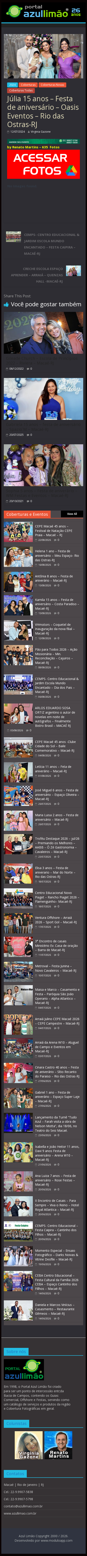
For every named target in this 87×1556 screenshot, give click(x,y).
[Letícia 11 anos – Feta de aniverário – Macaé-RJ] (18, 764)
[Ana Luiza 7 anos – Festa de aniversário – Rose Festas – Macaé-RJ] (18, 1174)
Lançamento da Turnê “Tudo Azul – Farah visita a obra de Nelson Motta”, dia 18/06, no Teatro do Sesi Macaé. (56, 1124)
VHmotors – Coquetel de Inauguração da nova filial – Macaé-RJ (55, 628)
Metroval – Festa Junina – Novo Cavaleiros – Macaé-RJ (55, 968)
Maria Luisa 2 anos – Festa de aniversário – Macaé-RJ (57, 817)
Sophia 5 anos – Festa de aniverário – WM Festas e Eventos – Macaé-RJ (41, 493)
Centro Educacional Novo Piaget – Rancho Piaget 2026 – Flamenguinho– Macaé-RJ (57, 897)
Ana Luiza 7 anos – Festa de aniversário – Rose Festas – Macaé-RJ (55, 1180)
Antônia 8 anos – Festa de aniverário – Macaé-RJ (54, 578)
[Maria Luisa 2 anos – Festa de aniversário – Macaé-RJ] (18, 813)
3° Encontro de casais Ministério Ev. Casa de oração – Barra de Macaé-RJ (56, 945)
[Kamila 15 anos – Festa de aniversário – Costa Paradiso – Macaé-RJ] (18, 598)
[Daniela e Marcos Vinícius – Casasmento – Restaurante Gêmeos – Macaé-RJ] (18, 1303)
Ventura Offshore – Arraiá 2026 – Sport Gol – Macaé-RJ (56, 919)
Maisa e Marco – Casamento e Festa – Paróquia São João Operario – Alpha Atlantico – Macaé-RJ (57, 996)
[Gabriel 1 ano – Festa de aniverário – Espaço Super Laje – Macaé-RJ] (18, 1090)
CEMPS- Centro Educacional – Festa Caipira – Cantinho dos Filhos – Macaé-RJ (56, 1230)
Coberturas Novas (52, 85)
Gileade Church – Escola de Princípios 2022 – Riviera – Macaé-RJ (42, 361)
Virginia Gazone (41, 132)
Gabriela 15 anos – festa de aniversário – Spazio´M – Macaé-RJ (43, 427)
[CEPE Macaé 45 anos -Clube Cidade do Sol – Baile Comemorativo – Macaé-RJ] (18, 740)
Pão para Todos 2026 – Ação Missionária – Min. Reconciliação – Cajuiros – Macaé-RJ (56, 656)
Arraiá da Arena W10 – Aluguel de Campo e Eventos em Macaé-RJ (57, 1046)
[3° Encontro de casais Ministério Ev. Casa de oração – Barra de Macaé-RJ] (18, 939)
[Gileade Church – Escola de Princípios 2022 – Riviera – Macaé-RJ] (43, 314)
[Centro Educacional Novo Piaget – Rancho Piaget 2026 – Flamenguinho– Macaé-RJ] (18, 891)
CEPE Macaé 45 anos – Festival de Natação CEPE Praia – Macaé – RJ (53, 530)
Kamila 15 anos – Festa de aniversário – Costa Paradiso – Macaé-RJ (57, 604)
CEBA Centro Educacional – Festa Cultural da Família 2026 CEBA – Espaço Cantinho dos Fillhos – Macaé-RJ (57, 1282)
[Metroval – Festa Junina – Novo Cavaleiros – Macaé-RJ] (18, 964)
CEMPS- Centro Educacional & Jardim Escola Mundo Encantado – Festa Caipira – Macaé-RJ (51, 244)
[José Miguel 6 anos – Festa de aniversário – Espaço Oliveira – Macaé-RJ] (18, 788)
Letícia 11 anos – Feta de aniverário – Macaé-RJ (53, 768)
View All (72, 514)
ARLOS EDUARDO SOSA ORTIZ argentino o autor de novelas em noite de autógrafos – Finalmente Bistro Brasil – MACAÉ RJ (55, 716)
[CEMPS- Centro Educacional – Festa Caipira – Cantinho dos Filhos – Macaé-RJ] (18, 1223)
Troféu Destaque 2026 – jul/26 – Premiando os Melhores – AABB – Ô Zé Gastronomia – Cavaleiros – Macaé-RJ (57, 845)
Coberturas (28, 85)
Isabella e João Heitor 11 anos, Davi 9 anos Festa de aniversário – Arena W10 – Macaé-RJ (57, 1153)
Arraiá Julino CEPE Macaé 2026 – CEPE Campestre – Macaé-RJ (57, 1021)
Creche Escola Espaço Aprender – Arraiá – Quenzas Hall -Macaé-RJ (37, 274)
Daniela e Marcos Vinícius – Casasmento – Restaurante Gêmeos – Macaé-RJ (55, 1309)
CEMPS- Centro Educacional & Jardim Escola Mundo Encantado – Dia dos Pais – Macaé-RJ (57, 685)
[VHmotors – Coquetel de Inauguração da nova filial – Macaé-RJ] (18, 622)
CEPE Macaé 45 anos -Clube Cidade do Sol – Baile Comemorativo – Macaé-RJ (55, 746)
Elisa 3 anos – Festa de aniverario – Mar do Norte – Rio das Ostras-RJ (55, 872)
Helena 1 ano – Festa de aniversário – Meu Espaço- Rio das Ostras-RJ (57, 555)
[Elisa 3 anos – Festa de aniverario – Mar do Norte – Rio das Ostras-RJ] (18, 866)
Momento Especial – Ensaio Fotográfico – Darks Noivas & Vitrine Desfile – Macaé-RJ (56, 1254)
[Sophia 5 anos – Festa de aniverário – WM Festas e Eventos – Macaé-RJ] (43, 447)
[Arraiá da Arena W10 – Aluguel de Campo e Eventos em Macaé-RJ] (18, 1040)
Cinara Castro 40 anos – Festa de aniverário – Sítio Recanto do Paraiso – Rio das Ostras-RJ (57, 1071)
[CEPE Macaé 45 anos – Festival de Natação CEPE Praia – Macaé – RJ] (18, 524)
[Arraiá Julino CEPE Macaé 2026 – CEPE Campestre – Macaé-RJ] (18, 1017)
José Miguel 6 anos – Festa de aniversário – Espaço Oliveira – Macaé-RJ (57, 794)
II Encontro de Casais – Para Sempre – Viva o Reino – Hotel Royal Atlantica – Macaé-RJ (57, 1204)
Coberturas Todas (21, 90)
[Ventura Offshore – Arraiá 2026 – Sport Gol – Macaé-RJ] (18, 915)
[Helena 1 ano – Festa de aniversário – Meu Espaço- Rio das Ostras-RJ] (18, 549)
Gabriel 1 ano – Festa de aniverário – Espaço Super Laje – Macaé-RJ (57, 1096)
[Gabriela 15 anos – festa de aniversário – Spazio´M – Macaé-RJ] (43, 380)
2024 (12, 85)
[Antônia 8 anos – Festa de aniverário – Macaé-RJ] (18, 574)
